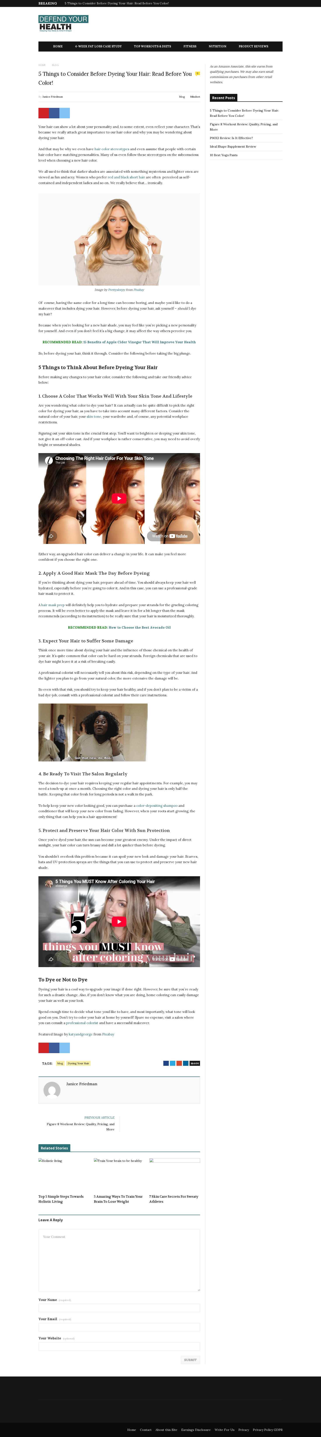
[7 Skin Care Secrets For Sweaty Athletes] (174, 1175)
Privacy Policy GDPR (268, 1430)
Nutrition (217, 46)
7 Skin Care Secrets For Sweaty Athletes (173, 1199)
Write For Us (225, 1430)
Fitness (189, 46)
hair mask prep (53, 605)
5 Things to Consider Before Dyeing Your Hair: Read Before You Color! (117, 3)
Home (58, 46)
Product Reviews (253, 46)
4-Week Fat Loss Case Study (98, 46)
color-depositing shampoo (157, 806)
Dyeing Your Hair (78, 1063)
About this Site (166, 1430)
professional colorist (82, 1023)
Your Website (56, 1338)
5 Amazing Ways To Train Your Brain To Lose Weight (118, 1199)
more (195, 1063)
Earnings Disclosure (196, 1430)
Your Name (54, 1299)
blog (182, 96)
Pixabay (138, 290)
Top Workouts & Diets (152, 46)
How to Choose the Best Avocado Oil (140, 627)
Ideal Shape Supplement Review (233, 146)
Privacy (243, 1430)
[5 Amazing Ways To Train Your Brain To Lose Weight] (119, 1175)
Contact (146, 1430)
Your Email (54, 1319)
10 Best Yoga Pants (224, 155)
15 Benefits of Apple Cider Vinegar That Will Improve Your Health (139, 342)
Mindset (195, 96)
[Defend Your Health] (63, 24)
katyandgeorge (81, 1034)
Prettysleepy (116, 290)
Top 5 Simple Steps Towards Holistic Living (61, 1199)
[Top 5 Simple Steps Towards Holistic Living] (63, 1175)
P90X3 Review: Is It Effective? (231, 138)
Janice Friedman (53, 96)
